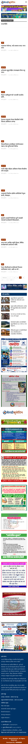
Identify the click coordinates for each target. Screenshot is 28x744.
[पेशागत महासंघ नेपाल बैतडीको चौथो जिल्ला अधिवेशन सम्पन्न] (14, 110)
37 (2, 280)
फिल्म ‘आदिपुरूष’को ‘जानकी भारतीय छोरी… (12, 96)
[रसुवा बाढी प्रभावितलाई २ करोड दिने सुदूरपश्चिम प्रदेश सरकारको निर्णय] (5, 308)
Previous (5, 277)
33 (14, 277)
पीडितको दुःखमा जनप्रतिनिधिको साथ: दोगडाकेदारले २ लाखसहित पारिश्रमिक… (19, 332)
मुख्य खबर (3, 67)
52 (7, 280)
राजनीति (3, 92)
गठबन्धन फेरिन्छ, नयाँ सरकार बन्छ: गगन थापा (13, 46)
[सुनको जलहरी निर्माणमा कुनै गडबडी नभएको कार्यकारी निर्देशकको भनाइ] (14, 208)
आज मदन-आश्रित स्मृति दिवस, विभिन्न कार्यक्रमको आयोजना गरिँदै (12, 243)
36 (23, 277)
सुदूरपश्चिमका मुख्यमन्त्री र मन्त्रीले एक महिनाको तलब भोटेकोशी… (17, 300)
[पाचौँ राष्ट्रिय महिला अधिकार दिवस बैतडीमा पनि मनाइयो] (14, 159)
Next (11, 280)
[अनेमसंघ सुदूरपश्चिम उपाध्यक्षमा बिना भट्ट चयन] (14, 60)
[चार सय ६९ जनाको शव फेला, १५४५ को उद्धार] (5, 316)
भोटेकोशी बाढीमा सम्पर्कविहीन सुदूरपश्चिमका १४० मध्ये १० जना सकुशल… (19, 324)
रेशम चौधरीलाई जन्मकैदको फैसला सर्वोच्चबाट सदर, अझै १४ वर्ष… (11, 268)
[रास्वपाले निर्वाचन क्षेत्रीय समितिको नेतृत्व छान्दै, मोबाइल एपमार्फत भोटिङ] (14, 184)
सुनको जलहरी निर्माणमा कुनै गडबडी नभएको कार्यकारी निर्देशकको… (12, 219)
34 (17, 277)
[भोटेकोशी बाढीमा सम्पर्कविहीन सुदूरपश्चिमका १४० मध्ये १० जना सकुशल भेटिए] (5, 324)
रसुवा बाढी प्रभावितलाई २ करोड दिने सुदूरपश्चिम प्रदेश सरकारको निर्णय (19, 308)
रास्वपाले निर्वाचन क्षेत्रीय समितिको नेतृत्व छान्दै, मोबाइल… (13, 194)
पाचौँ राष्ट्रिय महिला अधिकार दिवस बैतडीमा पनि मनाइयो (14, 169)
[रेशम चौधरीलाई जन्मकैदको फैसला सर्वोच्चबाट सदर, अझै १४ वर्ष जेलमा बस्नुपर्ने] (14, 257)
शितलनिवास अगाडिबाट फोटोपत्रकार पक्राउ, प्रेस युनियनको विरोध (12, 145)
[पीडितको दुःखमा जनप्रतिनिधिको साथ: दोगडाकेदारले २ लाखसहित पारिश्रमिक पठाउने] (5, 332)
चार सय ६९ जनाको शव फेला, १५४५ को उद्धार (18, 315)
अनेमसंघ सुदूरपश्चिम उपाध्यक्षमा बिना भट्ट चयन (13, 71)
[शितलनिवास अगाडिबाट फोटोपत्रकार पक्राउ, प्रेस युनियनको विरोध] (14, 134)
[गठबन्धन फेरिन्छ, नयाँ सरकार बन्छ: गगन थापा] (14, 36)
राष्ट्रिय (3, 43)
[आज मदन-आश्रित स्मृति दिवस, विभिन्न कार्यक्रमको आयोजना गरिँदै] (14, 233)
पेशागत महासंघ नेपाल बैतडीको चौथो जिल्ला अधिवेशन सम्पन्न (12, 120)
